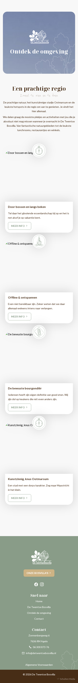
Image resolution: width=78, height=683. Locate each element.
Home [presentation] (39, 601)
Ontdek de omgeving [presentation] (39, 612)
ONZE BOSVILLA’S (37, 573)
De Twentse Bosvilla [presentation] (39, 607)
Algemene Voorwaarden (39, 664)
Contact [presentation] (39, 618)
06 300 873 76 (41, 647)
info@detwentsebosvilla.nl (41, 653)
